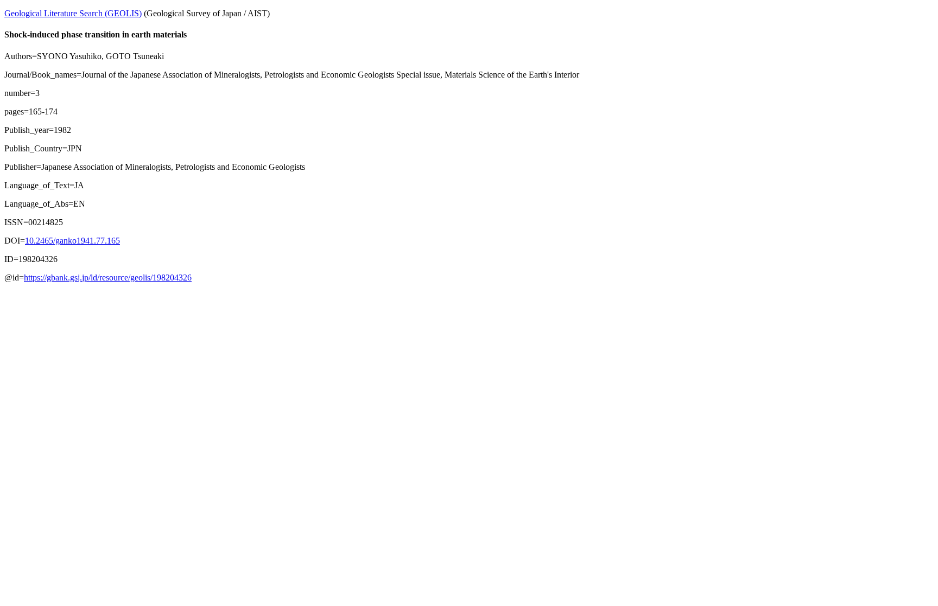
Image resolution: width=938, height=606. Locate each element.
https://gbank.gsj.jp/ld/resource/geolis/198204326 (108, 277)
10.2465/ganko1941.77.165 (72, 240)
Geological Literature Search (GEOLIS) (73, 13)
